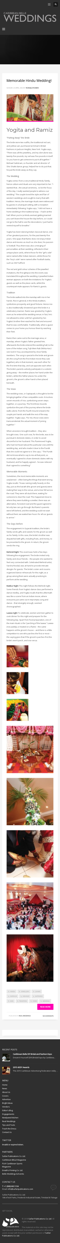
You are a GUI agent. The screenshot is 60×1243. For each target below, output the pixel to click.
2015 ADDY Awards (21, 1067)
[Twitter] (9, 4)
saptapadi (39, 996)
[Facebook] (4, 4)
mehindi (26, 996)
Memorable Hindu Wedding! (29, 80)
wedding (46, 1001)
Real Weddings (25, 1016)
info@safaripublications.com (20, 1189)
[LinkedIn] (22, 4)
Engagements (8, 1114)
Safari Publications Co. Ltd (40, 1218)
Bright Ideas (7, 1103)
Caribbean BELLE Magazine (14, 1160)
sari (11, 1001)
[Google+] (17, 4)
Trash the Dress (9, 1128)
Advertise (6, 1099)
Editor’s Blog (7, 1110)
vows (35, 1001)
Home (4, 1084)
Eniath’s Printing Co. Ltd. (12, 1170)
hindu (12, 991)
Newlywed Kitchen (10, 1117)
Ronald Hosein (32, 88)
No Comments (48, 1016)
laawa (37, 991)
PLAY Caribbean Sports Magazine (12, 1165)
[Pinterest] (13, 4)
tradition (23, 1001)
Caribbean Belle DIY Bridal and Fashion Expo (32, 1054)
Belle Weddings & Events (13, 1173)
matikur (13, 996)
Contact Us (7, 1132)
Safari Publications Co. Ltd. (13, 1156)
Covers (5, 1095)
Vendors (6, 1106)
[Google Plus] (27, 1211)
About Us (6, 1092)
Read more (45, 1006)
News (4, 1088)
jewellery (25, 991)
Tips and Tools (8, 1125)
